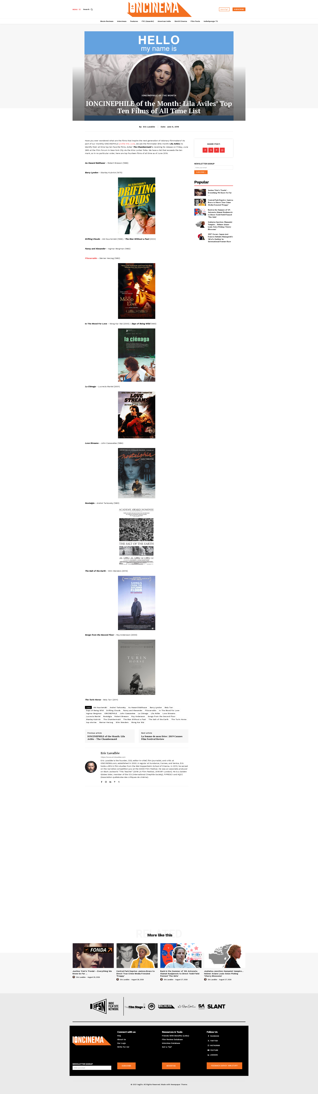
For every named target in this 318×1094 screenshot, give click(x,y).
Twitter (214, 1041)
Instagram (215, 1045)
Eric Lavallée (149, 127)
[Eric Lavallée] (91, 767)
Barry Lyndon (156, 707)
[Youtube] (208, 1050)
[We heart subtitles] (159, 9)
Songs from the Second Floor (162, 716)
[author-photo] (74, 977)
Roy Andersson (138, 716)
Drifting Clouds (113, 710)
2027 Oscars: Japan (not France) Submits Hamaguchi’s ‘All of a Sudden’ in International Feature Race (220, 238)
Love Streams (169, 713)
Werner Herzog (106, 722)
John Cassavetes (127, 713)
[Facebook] (101, 781)
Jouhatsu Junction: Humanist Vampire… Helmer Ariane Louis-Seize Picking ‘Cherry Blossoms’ (220, 225)
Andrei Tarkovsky (118, 707)
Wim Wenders (122, 722)
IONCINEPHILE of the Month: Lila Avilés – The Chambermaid (106, 737)
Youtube (214, 1050)
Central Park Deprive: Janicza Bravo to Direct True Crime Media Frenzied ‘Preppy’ (220, 202)
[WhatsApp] (222, 150)
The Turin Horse (178, 719)
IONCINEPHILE (110, 713)
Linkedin (214, 1055)
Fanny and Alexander (132, 710)
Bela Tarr (169, 707)
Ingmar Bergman (94, 713)
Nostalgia (107, 716)
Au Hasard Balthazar (137, 707)
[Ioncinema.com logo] (92, 1040)
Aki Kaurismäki (100, 707)
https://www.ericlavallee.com (113, 757)
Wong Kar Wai (137, 722)
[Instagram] (106, 781)
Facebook (214, 1036)
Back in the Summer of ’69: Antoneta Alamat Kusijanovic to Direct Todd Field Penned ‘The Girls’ (220, 213)
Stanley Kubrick (93, 719)
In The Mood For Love (169, 710)
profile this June (127, 144)
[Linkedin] (110, 781)
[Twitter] (119, 781)
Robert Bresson (122, 716)
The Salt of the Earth (159, 719)
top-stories (91, 722)
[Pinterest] (115, 781)
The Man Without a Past (134, 719)
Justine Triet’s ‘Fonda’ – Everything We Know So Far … (220, 192)
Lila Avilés (155, 713)
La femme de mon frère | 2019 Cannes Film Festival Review (161, 737)
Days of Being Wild (95, 710)
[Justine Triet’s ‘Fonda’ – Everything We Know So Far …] (200, 192)
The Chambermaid (112, 719)
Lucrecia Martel (93, 716)
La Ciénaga (143, 713)
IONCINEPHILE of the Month (159, 95)
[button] (88, 9)
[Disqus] (136, 822)
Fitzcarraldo (91, 258)
